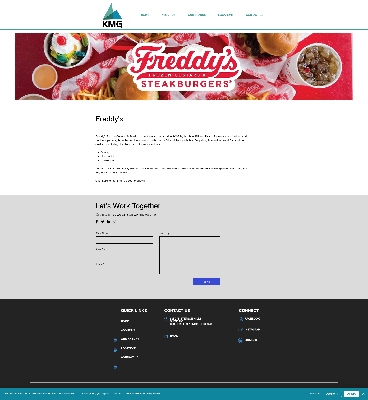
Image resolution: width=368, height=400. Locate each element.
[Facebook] (96, 221)
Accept (351, 394)
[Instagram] (114, 221)
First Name (102, 233)
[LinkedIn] (108, 221)
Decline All (332, 394)
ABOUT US (128, 330)
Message (165, 233)
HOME (125, 321)
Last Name (102, 248)
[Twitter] (102, 221)
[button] (168, 15)
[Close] (363, 394)
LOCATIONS (128, 348)
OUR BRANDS (130, 339)
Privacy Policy (151, 394)
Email (99, 264)
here (105, 180)
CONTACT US (129, 357)
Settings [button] (315, 394)
